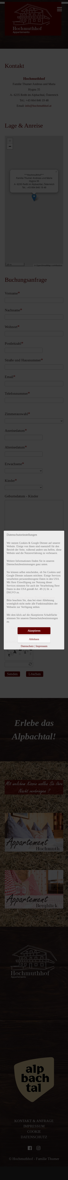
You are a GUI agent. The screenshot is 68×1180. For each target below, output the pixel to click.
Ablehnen (34, 639)
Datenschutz (27, 646)
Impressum (41, 646)
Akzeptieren (34, 630)
